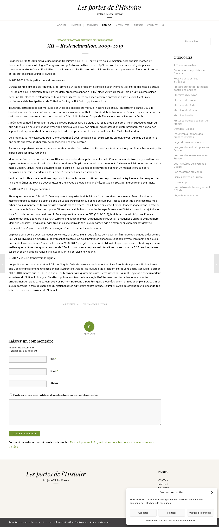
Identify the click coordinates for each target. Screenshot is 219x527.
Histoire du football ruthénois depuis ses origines (85, 40)
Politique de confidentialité (182, 520)
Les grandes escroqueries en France (191, 157)
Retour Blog (192, 41)
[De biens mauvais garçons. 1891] (2, 263)
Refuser (171, 512)
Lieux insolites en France (188, 177)
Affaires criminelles (185, 65)
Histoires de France (185, 100)
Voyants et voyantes (186, 195)
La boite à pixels (103, 522)
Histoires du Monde (185, 110)
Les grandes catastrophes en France (191, 149)
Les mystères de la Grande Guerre (190, 165)
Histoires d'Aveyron (185, 95)
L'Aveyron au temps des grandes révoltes (188, 135)
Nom (53, 358)
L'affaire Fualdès (184, 128)
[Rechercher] (162, 25)
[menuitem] (62, 25)
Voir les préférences (200, 512)
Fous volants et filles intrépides (186, 80)
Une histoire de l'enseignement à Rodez (192, 189)
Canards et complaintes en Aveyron (189, 72)
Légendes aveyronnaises (189, 142)
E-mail (54, 370)
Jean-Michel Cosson (97, 304)
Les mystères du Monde (188, 171)
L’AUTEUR (163, 484)
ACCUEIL (163, 479)
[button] (212, 492)
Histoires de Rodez (185, 105)
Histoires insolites (184, 115)
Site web (54, 383)
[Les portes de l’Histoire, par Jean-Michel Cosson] (109, 10)
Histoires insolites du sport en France (191, 122)
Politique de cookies (156, 520)
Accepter (143, 512)
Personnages (182, 182)
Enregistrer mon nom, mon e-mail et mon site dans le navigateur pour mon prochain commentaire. (55, 395)
